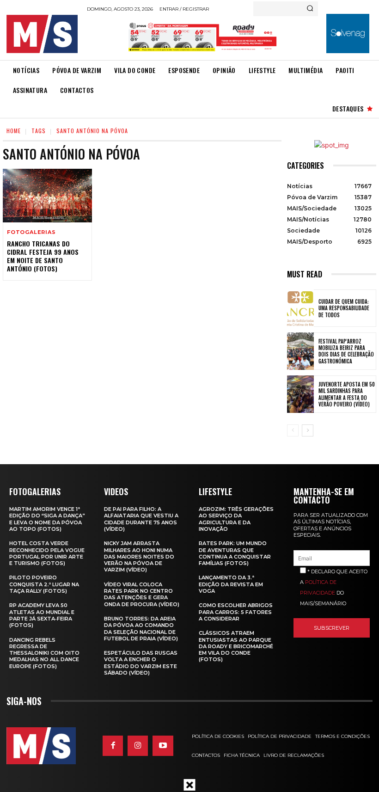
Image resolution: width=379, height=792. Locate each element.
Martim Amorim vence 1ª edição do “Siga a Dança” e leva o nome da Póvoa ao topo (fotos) (47, 519)
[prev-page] (293, 430)
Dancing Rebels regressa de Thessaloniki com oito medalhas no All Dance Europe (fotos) (44, 653)
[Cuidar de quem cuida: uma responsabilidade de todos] (300, 308)
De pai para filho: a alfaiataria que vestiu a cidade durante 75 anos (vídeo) (141, 519)
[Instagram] (138, 746)
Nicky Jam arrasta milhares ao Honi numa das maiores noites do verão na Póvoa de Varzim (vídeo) (139, 556)
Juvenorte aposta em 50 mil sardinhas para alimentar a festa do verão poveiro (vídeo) (346, 394)
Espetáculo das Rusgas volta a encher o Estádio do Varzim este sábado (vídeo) (140, 663)
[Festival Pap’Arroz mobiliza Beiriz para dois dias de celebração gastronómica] (300, 351)
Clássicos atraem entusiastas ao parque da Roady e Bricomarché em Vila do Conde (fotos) (236, 646)
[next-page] (307, 430)
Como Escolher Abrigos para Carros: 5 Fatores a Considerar (236, 612)
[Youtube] (163, 746)
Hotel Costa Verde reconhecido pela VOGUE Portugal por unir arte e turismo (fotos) (47, 553)
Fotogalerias (31, 232)
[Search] (310, 8)
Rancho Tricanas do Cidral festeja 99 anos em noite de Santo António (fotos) (43, 256)
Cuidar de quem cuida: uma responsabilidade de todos (343, 308)
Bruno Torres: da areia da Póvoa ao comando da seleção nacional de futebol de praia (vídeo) (141, 628)
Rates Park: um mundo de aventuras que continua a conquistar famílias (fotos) (235, 553)
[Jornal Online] (43, 34)
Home (13, 131)
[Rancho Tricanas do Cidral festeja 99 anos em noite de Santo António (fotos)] (47, 195)
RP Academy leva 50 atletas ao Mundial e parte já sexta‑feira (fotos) (41, 615)
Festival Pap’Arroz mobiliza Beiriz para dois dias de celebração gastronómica (346, 351)
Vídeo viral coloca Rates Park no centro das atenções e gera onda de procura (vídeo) (141, 594)
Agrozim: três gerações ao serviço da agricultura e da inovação (236, 519)
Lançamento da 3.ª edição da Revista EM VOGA (231, 584)
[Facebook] (113, 746)
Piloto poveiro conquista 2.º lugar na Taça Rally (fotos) (44, 584)
